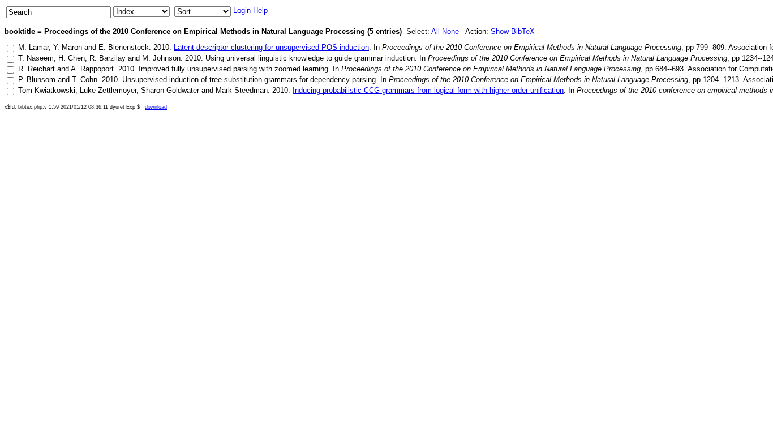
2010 (161, 47)
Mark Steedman (242, 90)
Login (242, 10)
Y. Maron (67, 47)
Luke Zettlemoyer (108, 90)
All (435, 31)
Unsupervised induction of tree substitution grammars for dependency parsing (249, 79)
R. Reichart (36, 69)
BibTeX (523, 31)
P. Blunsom (36, 79)
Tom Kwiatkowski (46, 90)
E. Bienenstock (123, 47)
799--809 (710, 47)
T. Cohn (84, 79)
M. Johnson (161, 58)
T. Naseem (36, 58)
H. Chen (71, 58)
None (450, 31)
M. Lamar (33, 47)
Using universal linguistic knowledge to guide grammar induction (310, 58)
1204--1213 (721, 79)
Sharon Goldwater (170, 90)
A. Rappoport (92, 69)
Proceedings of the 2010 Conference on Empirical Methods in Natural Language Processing (531, 47)
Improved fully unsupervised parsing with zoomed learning (233, 69)
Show (500, 31)
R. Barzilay (107, 58)
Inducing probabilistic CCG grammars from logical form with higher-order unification (428, 90)
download (156, 107)
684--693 (669, 69)
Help (260, 10)
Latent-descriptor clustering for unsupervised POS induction (271, 47)
